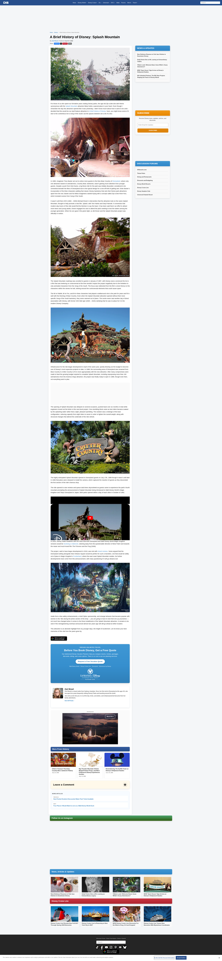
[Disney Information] (6, 3)
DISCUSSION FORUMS (147, 164)
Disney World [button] (81, 2)
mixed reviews (103, 551)
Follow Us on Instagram (62, 818)
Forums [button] (123, 2)
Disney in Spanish (121, 938)
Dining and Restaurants (144, 177)
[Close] (219, 958)
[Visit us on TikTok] (97, 947)
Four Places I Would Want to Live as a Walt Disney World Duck (73, 805)
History (56, 32)
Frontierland (77, 556)
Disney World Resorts (143, 184)
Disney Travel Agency (111, 938)
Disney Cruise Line (143, 187)
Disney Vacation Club (143, 191)
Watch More (110, 716)
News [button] (74, 2)
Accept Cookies (181, 957)
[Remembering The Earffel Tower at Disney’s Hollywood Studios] (117, 760)
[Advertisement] (90, 393)
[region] (111, 958)
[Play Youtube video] (90, 518)
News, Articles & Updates (63, 872)
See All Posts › (69, 700)
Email (70, 43)
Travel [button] (134, 2)
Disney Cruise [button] (92, 2)
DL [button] (99, 2)
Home (51, 32)
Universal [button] (105, 2)
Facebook (57, 43)
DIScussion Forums (100, 938)
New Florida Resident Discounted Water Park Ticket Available (73, 798)
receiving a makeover (71, 544)
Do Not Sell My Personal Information (164, 957)
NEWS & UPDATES (145, 48)
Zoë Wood (55, 41)
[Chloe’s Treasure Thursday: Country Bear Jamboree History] (63, 760)
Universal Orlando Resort (145, 194)
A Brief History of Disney (97, 111)
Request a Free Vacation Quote (90, 661)
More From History (60, 749)
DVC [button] (112, 2)
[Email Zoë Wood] (66, 704)
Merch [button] (129, 2)
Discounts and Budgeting (145, 180)
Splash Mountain (71, 106)
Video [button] (117, 2)
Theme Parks (141, 173)
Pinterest (65, 43)
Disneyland (116, 181)
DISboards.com (142, 169)
